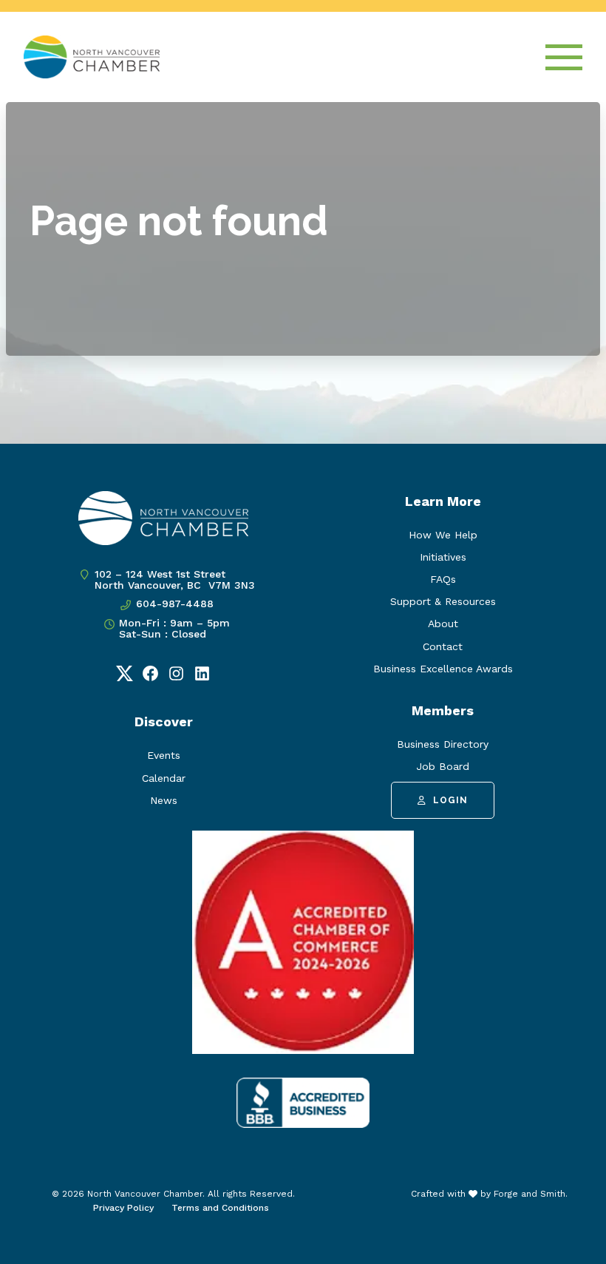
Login (450, 800)
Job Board (442, 766)
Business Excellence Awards (443, 669)
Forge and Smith (529, 1194)
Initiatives (443, 557)
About (443, 623)
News (163, 800)
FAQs (443, 579)
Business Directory (442, 744)
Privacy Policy (123, 1208)
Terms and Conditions (220, 1208)
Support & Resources (443, 601)
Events (163, 755)
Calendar (163, 778)
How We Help (443, 535)
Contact (443, 646)
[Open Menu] (563, 57)
